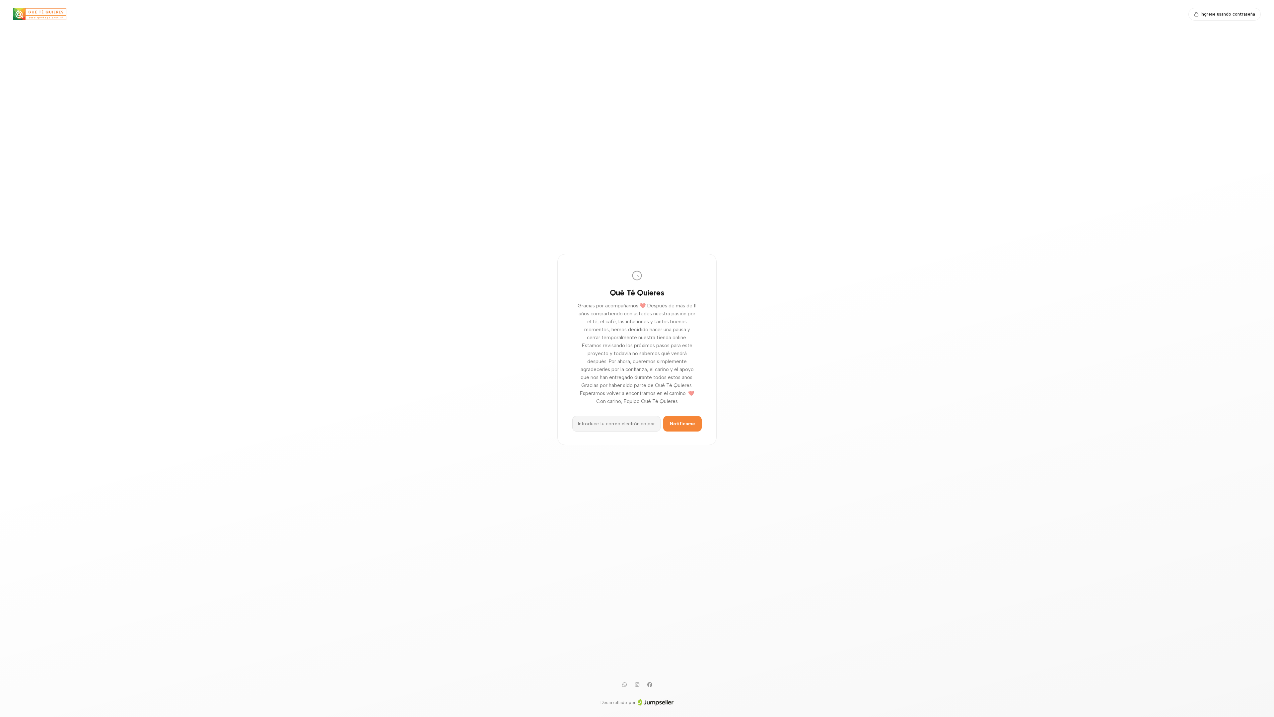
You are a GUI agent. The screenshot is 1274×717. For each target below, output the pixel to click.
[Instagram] (637, 685)
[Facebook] (650, 685)
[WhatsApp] (624, 685)
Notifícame (682, 424)
